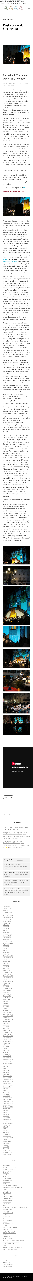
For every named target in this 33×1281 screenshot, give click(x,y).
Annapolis (7, 1165)
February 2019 (7, 972)
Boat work (7, 1178)
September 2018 (8, 981)
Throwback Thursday (9, 86)
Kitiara (5, 259)
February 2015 (7, 1054)
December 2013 (8, 1079)
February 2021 (7, 934)
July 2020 (6, 945)
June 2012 (6, 1112)
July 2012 (6, 1110)
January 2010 (7, 1154)
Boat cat (6, 1176)
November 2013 (8, 1081)
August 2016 (6, 1021)
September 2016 (8, 1019)
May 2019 (6, 967)
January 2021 (7, 936)
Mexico (5, 1215)
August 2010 (7, 1141)
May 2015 (6, 1048)
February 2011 (7, 1134)
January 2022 (7, 914)
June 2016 (6, 1025)
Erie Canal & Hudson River (12, 1187)
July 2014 (6, 1067)
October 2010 (7, 1139)
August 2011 (6, 1125)
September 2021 (8, 921)
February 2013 (7, 1098)
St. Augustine (8, 1238)
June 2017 (6, 1003)
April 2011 (6, 1132)
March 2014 (6, 1074)
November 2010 (8, 1138)
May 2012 (6, 1114)
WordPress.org (7, 1266)
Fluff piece (7, 1193)
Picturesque (7, 1229)
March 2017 (6, 1008)
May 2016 (6, 1027)
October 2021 (7, 919)
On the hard (7, 1220)
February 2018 (7, 988)
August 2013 (6, 1087)
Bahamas (6, 1173)
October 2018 (7, 979)
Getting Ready (8, 1196)
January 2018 (7, 990)
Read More (7, 797)
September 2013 (8, 1085)
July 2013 (6, 1088)
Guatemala (7, 1202)
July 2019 (6, 963)
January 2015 (7, 1056)
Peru (5, 1225)
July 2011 (5, 1127)
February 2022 (7, 912)
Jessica (14, 83)
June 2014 (6, 1068)
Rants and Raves (9, 1231)
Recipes (6, 1235)
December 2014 (8, 1058)
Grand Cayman (8, 1198)
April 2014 (6, 1072)
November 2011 (7, 1119)
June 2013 (6, 1090)
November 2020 (8, 939)
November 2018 (8, 977)
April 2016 (6, 1028)
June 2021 (6, 927)
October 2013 (7, 1083)
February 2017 (7, 1010)
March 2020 (6, 952)
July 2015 (5, 1045)
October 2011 (7, 1121)
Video (5, 1245)
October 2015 (7, 1039)
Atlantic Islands (9, 1169)
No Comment (24, 83)
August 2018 (6, 983)
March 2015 (6, 1052)
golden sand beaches (10, 261)
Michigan (6, 1216)
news (5, 1218)
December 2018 (8, 976)
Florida (6, 1191)
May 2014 (6, 1070)
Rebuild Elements (9, 1233)
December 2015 (8, 1036)
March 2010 (6, 1150)
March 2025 (6, 907)
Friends (6, 1194)
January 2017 (7, 1012)
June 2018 (6, 987)
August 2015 (6, 1043)
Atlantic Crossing (9, 1167)
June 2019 (6, 965)
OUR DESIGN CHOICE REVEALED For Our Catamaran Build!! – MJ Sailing (16, 866)
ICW (4, 1205)
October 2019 (7, 959)
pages (5, 1222)
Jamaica (6, 1211)
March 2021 (6, 932)
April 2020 (6, 950)
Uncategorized (8, 1244)
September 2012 (8, 1107)
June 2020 (6, 947)
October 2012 (7, 1105)
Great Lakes (7, 1200)
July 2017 (6, 1001)
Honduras (6, 1204)
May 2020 (6, 948)
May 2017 (6, 1005)
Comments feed (8, 1264)
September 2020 (8, 943)
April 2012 (6, 1116)
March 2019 (6, 970)
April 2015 (6, 1050)
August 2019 (6, 961)
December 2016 (8, 1014)
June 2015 (6, 1047)
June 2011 (6, 1128)
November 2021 (8, 917)
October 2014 (7, 1061)
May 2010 (6, 1147)
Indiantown (7, 1209)
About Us (20, 860)
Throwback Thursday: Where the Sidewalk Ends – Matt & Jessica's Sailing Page (16, 890)
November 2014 (8, 1059)
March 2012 (6, 1118)
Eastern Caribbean (10, 1185)
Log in (5, 1261)
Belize (5, 1174)
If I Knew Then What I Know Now (15, 1207)
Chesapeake (7, 1180)
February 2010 (7, 1152)
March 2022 (6, 910)
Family (5, 1189)
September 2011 (8, 1123)
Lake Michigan (8, 1213)
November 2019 (8, 957)
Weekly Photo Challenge (12, 1247)
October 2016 (7, 1018)
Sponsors (6, 1236)
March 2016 (6, 1030)
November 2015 (8, 1038)
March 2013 (6, 1096)
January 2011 (7, 1136)
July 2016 (6, 1023)
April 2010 (6, 1148)
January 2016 (7, 1034)
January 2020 (7, 954)
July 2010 (6, 1143)
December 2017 (8, 992)
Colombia (6, 1182)
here (24, 188)
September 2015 (8, 1041)
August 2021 (6, 923)
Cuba (5, 1184)
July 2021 (6, 925)
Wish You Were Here (10, 1249)
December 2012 (8, 1101)
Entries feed (6, 1262)
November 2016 (8, 1016)
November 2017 (8, 994)
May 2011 (5, 1130)
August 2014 (6, 1065)
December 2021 (8, 916)
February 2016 (7, 1032)
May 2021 (6, 928)
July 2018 (6, 985)
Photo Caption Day (10, 1227)
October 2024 (7, 908)
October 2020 (7, 941)
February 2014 (7, 1076)
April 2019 (6, 968)
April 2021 (6, 930)
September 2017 (8, 997)
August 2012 (6, 1108)
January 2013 (7, 1099)
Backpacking (7, 1171)
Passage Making (8, 1224)
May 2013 (6, 1092)
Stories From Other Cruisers (14, 1240)
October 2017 (7, 996)
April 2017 (6, 1007)
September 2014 (8, 1063)
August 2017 (6, 999)
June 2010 (6, 1145)
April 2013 (6, 1094)
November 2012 (8, 1103)
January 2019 (7, 974)
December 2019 (8, 956)
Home (4, 19)
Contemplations (9, 884)
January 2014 (7, 1078)
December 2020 (8, 937)
